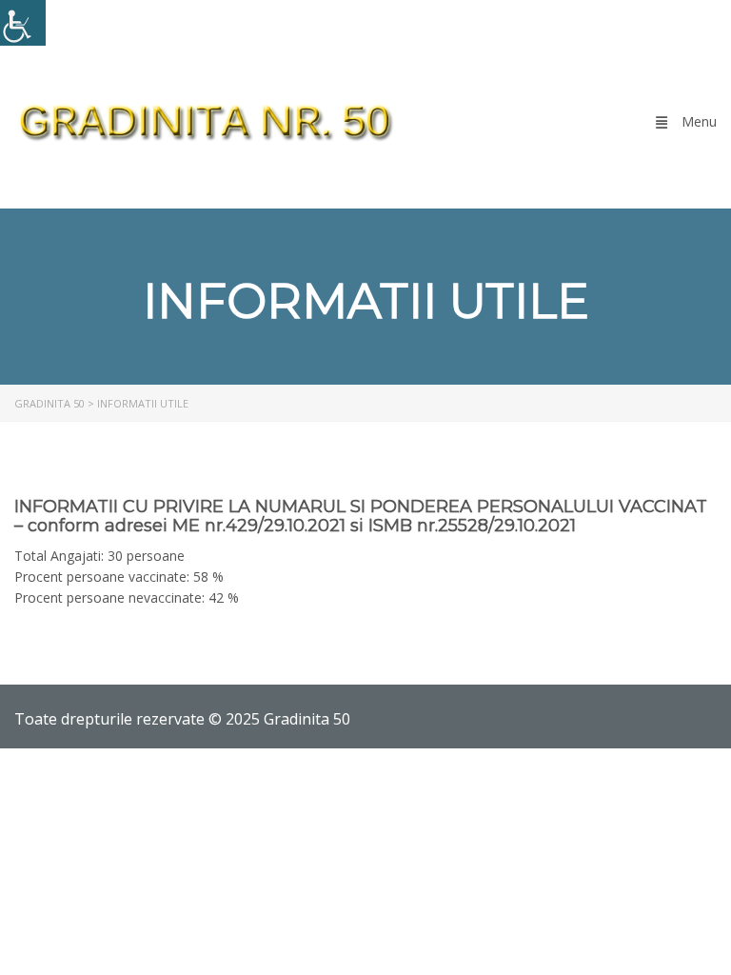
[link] (23, 23)
